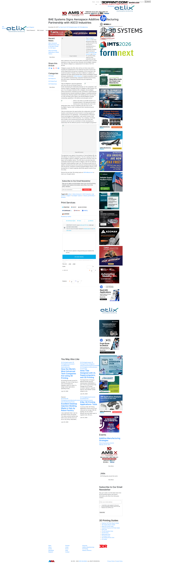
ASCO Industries (78, 76)
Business (67, 364)
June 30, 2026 (84, 393)
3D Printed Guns (52, 84)
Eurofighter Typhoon (77, 195)
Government (94, 365)
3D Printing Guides (108, 520)
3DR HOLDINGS (83, 561)
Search (148, 1)
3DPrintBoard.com (88, 172)
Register (32, 27)
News (93, 2)
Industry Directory (86, 550)
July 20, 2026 (64, 391)
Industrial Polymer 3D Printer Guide (111, 528)
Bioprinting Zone (106, 534)
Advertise (48, 30)
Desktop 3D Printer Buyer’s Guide (110, 523)
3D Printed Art (52, 78)
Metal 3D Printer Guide (107, 526)
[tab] (65, 207)
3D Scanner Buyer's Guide (108, 524)
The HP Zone (105, 532)
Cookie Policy (119, 561)
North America (89, 367)
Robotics (68, 367)
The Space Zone (106, 536)
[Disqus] (79, 304)
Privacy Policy (111, 561)
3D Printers (64, 398)
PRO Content (40, 30)
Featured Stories (70, 401)
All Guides (104, 539)
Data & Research (31, 30)
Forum (66, 548)
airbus (69, 194)
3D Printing (64, 362)
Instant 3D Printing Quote (59, 30)
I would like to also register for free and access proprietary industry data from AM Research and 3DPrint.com (111, 506)
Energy (89, 365)
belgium (69, 195)
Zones (97, 2)
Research (50, 552)
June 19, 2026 (64, 422)
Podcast (67, 545)
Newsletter (51, 550)
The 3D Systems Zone (107, 531)
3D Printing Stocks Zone (108, 537)
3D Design (51, 76)
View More (52, 87)
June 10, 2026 (83, 417)
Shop (66, 550)
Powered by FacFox (66, 216)
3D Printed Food (52, 81)
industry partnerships (88, 195)
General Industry (89, 400)
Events (50, 548)
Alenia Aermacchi (77, 194)
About (50, 547)
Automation (85, 365)
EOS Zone (104, 529)
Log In (27, 27)
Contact (67, 552)
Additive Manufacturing (88, 547)
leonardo (63, 197)
